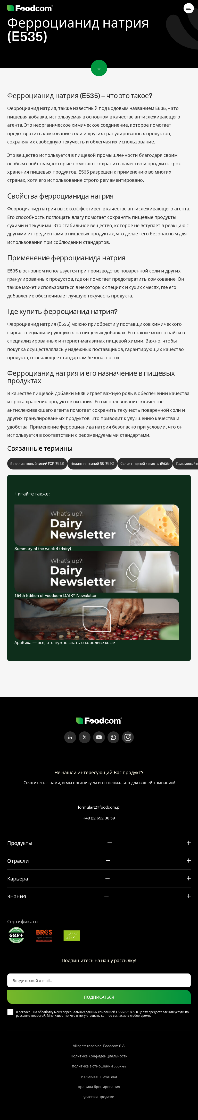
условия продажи (99, 1096)
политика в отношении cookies (99, 1066)
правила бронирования (99, 1086)
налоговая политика (99, 1076)
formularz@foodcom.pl (99, 807)
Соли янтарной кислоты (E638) (145, 463)
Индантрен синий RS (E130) (92, 463)
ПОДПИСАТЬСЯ (99, 997)
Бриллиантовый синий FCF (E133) (37, 463)
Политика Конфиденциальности (99, 1056)
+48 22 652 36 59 (99, 817)
